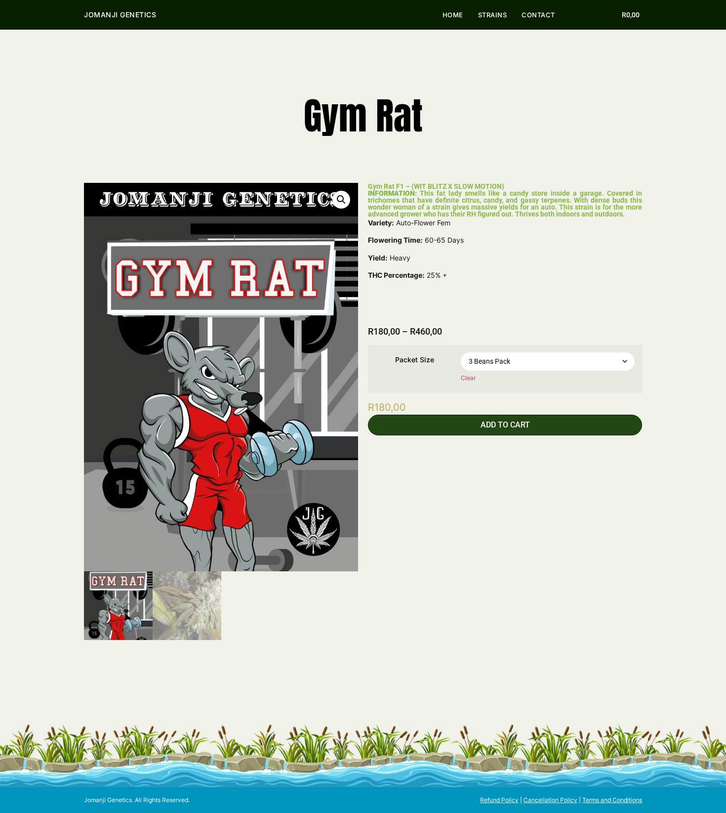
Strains (492, 15)
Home (453, 15)
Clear (468, 378)
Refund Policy (499, 800)
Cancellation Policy (550, 800)
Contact (538, 15)
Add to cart (505, 424)
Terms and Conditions (612, 800)
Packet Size (414, 359)
